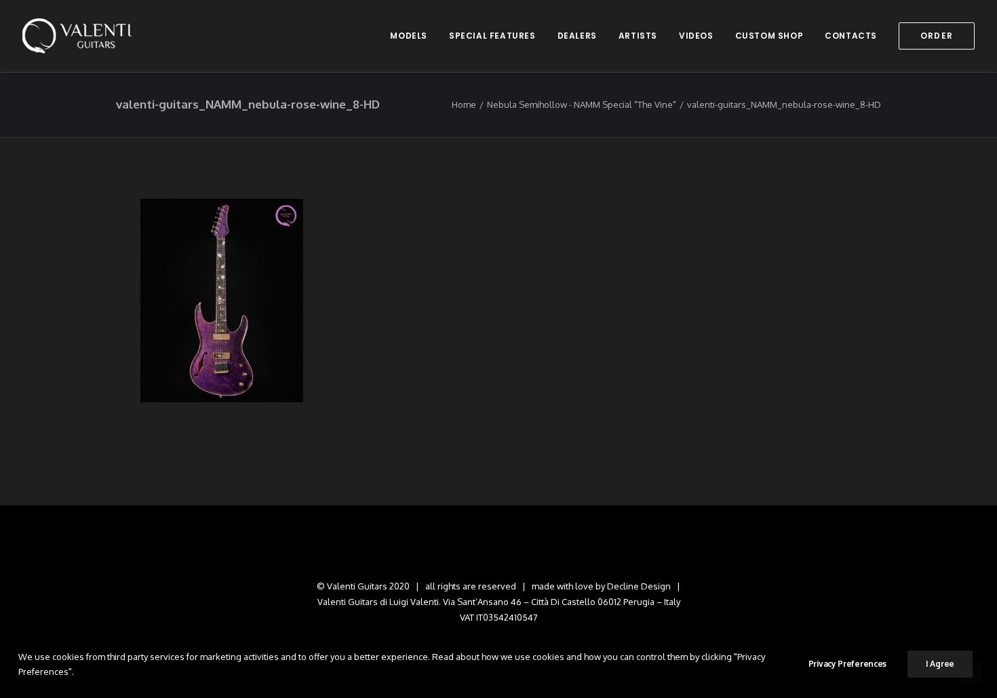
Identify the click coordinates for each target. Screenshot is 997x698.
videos (696, 35)
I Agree (940, 664)
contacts (851, 35)
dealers (577, 35)
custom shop (769, 35)
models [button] (408, 35)
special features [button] (492, 35)
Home (464, 104)
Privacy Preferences (847, 664)
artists (638, 35)
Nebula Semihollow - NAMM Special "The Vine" (581, 104)
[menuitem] (413, 36)
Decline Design (639, 586)
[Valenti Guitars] (77, 36)
